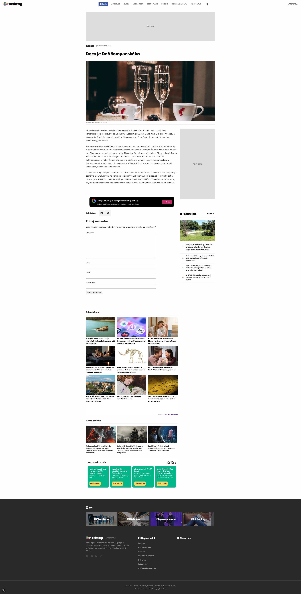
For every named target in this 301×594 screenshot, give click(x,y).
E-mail (88, 272)
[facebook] (87, 556)
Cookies (141, 551)
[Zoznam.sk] (292, 4)
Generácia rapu (179, 4)
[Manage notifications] (4, 590)
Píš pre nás (143, 564)
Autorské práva (144, 547)
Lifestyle (115, 4)
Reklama (142, 560)
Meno (88, 262)
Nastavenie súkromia (147, 568)
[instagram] (96, 556)
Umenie (164, 4)
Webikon (162, 589)
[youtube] (92, 556)
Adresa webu (90, 282)
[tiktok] (101, 556)
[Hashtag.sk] (13, 4)
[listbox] (207, 214)
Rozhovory (138, 4)
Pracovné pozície (97, 462)
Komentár (90, 232)
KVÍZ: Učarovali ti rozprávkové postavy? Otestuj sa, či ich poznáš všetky (198, 277)
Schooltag (196, 4)
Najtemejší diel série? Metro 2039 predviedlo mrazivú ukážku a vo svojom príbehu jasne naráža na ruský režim (130, 449)
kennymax (147, 589)
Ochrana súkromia (146, 556)
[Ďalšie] (213, 519)
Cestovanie (152, 4)
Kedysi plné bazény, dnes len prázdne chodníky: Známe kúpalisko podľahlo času (199, 247)
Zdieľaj (104, 4)
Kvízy (126, 4)
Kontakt (141, 543)
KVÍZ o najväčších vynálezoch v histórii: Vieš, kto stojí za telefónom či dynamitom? (200, 258)
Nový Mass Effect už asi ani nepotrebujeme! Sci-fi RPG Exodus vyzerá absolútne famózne (161, 448)
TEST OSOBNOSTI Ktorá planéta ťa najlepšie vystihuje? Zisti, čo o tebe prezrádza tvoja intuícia (199, 268)
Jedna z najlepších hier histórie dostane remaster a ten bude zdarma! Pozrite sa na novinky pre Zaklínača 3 (99, 449)
